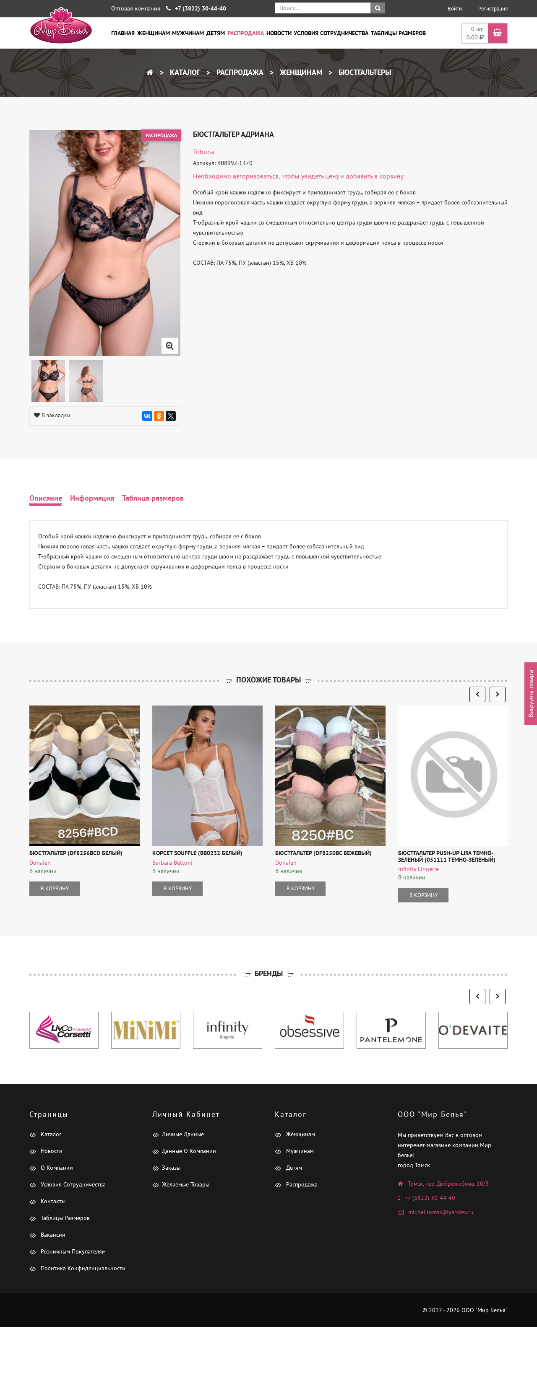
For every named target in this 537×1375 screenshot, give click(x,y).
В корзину (55, 888)
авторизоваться (256, 176)
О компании (56, 1167)
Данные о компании (189, 1151)
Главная (123, 33)
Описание (45, 498)
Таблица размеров (153, 498)
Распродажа (245, 33)
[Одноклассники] (159, 416)
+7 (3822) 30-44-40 (430, 1198)
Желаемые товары (185, 1184)
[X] (171, 416)
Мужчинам (188, 33)
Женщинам (153, 33)
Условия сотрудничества (331, 33)
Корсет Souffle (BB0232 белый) (197, 853)
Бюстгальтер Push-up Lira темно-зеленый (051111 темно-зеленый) (446, 856)
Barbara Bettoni (172, 862)
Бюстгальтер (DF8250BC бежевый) (323, 853)
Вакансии (52, 1234)
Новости (279, 33)
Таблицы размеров (398, 33)
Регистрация (493, 8)
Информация (92, 498)
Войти (455, 8)
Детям (215, 33)
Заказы (171, 1167)
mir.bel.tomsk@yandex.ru (441, 1212)
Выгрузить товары (530, 694)
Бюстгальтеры (363, 72)
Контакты (52, 1201)
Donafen (40, 862)
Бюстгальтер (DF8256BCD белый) (76, 853)
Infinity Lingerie (418, 869)
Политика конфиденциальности (82, 1268)
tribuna (203, 151)
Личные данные (183, 1134)
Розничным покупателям (72, 1251)
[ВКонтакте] (147, 416)
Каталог (184, 72)
